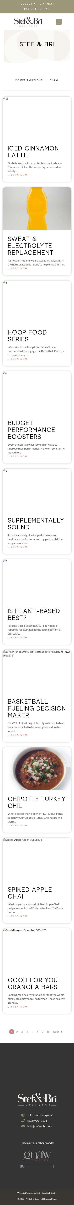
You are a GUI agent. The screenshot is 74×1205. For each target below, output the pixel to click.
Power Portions (29, 80)
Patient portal (37, 9)
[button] (59, 22)
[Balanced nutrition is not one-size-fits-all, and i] (59, 1073)
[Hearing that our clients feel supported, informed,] (59, 1059)
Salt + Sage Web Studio (46, 1193)
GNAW (54, 80)
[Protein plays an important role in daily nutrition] (37, 1059)
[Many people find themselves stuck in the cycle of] (37, 1073)
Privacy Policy (50, 1199)
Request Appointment (37, 4)
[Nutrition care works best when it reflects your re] (14, 1059)
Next (56, 1031)
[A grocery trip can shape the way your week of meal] (14, 1073)
